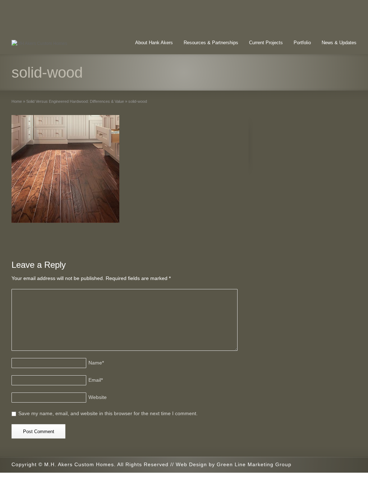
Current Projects (266, 42)
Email (95, 380)
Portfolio (302, 42)
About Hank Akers (154, 42)
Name (96, 363)
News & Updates (339, 42)
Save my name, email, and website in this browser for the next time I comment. (108, 413)
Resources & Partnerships (211, 42)
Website (97, 397)
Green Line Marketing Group (254, 464)
